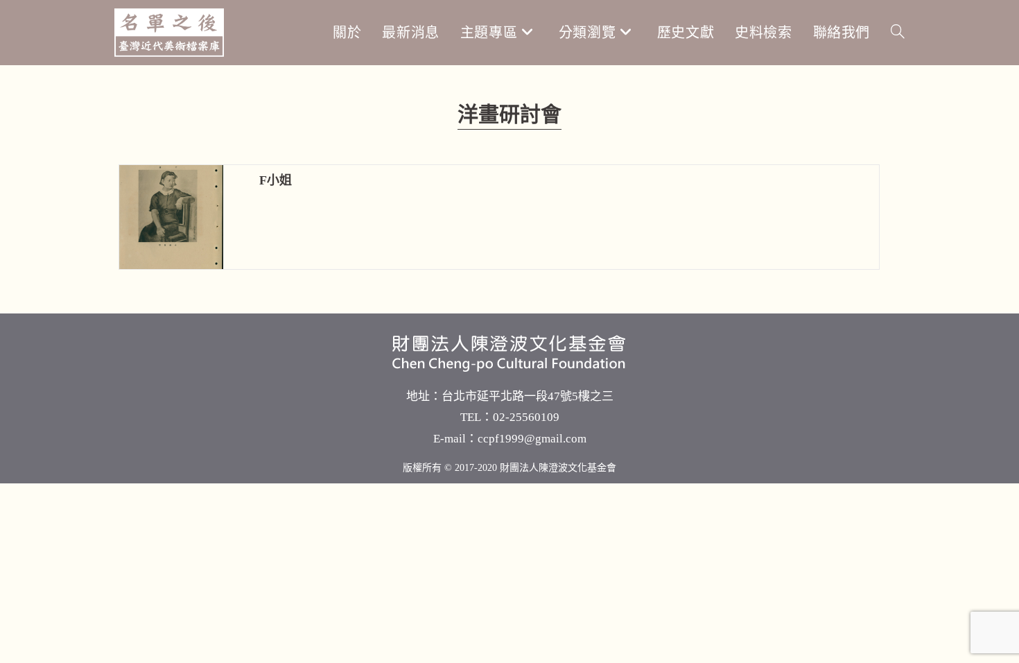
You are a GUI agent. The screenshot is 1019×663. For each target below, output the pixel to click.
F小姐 (275, 180)
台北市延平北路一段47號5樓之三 (527, 396)
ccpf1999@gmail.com (532, 438)
